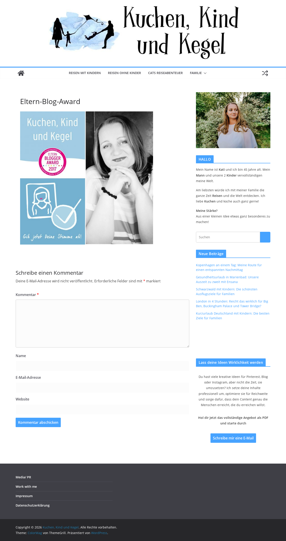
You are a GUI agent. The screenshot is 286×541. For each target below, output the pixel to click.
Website (22, 399)
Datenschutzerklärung (33, 505)
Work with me (26, 486)
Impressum (24, 496)
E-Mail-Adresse (28, 377)
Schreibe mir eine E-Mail (233, 438)
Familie (196, 73)
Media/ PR (23, 477)
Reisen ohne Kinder (124, 73)
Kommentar (27, 294)
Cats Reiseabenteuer (165, 73)
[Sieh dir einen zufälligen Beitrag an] (265, 73)
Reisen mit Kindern (85, 73)
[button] (204, 73)
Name (21, 355)
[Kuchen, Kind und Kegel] (21, 73)
